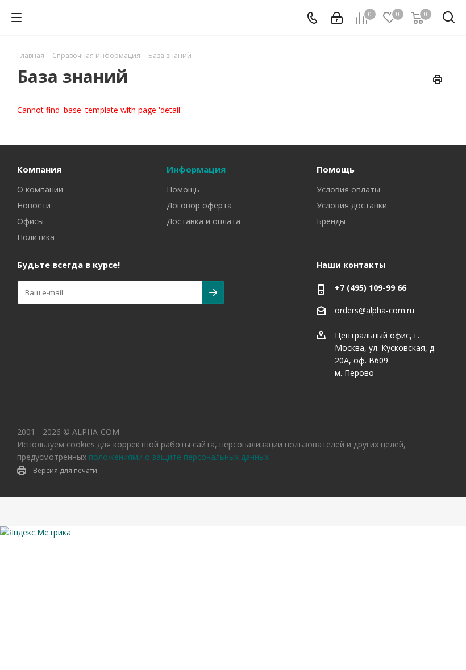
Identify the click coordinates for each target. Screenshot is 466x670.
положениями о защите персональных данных (179, 456)
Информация (196, 169)
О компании (40, 189)
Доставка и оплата (203, 221)
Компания (39, 169)
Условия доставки (352, 205)
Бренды (331, 221)
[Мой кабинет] (337, 17)
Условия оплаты (348, 189)
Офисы (30, 221)
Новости (34, 205)
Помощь (183, 189)
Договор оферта (199, 205)
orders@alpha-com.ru (374, 310)
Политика (36, 237)
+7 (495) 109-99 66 (370, 287)
